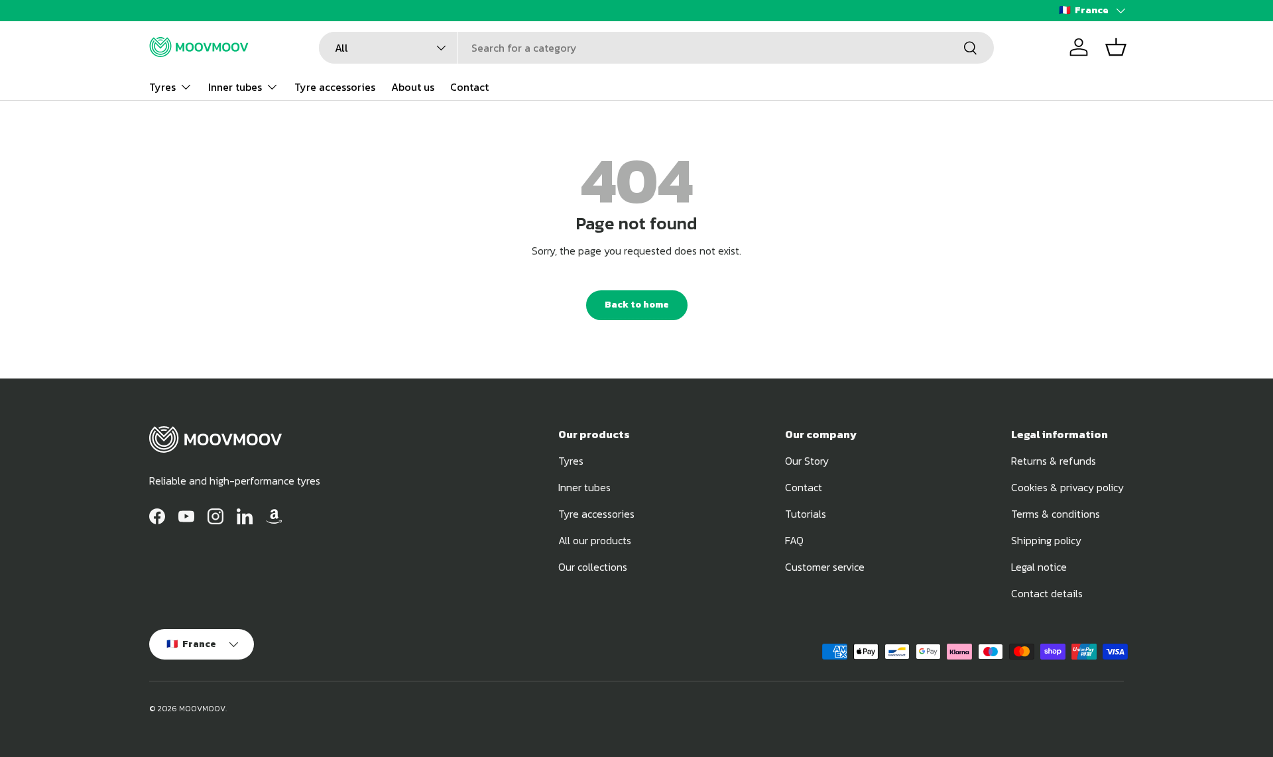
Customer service (825, 567)
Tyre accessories (334, 86)
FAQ (794, 540)
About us (412, 86)
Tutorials (805, 514)
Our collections (592, 567)
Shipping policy (1046, 540)
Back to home (637, 305)
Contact (469, 86)
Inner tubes (235, 86)
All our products (594, 540)
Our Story (807, 461)
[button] (1115, 47)
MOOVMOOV (202, 709)
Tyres (162, 86)
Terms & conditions (1055, 514)
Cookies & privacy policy (1067, 487)
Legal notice (1039, 567)
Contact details (1047, 593)
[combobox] (656, 48)
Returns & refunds (1053, 461)
